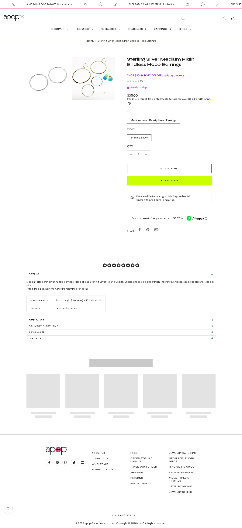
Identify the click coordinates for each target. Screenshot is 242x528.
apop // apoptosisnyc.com (100, 523)
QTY (130, 146)
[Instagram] (65, 462)
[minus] (131, 154)
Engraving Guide (181, 472)
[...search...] (183, 18)
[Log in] (224, 18)
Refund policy (141, 483)
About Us (98, 453)
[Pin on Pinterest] (148, 230)
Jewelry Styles (180, 492)
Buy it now (169, 180)
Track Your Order (143, 466)
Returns (136, 478)
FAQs (133, 453)
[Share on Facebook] (139, 230)
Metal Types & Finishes (179, 479)
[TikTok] (74, 462)
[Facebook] (49, 462)
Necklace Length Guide (181, 460)
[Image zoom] (48, 78)
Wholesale (100, 464)
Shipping (136, 472)
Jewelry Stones (181, 486)
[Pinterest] (57, 462)
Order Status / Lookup (141, 460)
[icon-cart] (232, 18)
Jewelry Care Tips (182, 453)
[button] (169, 169)
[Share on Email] (156, 230)
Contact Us (100, 458)
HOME (90, 41)
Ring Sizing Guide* (182, 466)
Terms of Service (104, 469)
